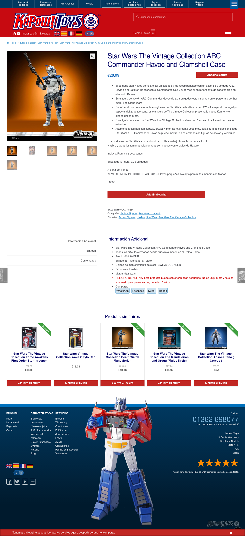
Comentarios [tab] (88, 260)
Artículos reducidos (41, 430)
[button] (92, 56)
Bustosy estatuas (177, 3)
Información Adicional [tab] (82, 241)
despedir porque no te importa (96, 532)
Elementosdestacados (46, 3)
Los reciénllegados (23, 3)
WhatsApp (122, 291)
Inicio (14, 33)
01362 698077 (216, 419)
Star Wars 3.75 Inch (48, 42)
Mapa (236, 452)
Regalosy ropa (199, 3)
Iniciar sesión (30, 33)
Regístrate (11, 426)
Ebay (33, 482)
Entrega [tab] (91, 250)
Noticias (45, 33)
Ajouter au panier (29, 383)
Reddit (163, 291)
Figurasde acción (155, 3)
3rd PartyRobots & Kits (133, 3)
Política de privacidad (66, 449)
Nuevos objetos (39, 426)
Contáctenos (18, 33)
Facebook (138, 291)
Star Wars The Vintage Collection (177, 217)
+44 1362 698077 (205, 424)
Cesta (9, 430)
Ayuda (58, 442)
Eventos (35, 445)
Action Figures (128, 213)
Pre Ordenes (67, 3)
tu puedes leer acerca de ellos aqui (55, 532)
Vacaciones (61, 453)
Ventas (89, 3)
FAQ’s (58, 438)
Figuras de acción (27, 42)
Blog (33, 453)
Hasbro (141, 217)
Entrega (59, 418)
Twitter (151, 291)
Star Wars (151, 217)
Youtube (25, 482)
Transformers (111, 3)
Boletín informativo (41, 442)
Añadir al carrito (217, 75)
